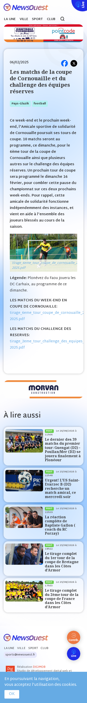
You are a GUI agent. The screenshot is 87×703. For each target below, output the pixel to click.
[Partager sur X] (73, 63)
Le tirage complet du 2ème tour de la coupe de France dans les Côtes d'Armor (62, 598)
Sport (37, 19)
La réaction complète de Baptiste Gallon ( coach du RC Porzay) (60, 525)
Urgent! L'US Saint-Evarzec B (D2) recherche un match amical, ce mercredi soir (62, 488)
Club (51, 19)
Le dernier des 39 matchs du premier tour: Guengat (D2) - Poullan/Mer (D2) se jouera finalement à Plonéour (63, 449)
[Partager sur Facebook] (64, 63)
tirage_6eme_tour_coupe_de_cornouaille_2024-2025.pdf (48, 265)
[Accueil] (24, 7)
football (40, 103)
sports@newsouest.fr (20, 655)
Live (70, 3)
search (65, 19)
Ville (24, 19)
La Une (10, 19)
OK (12, 694)
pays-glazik (20, 103)
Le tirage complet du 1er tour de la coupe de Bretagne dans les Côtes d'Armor (62, 562)
